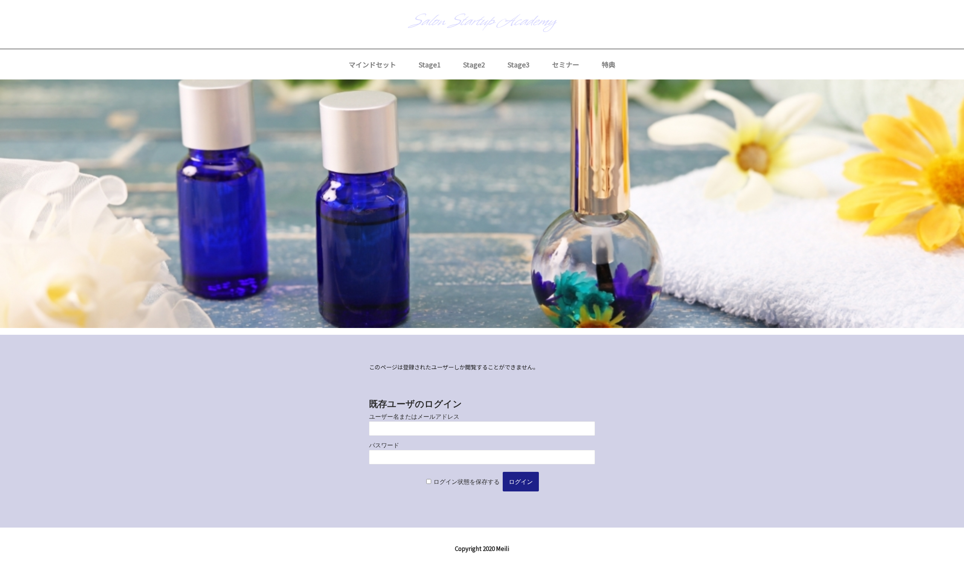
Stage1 (430, 64)
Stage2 (474, 64)
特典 (608, 64)
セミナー (565, 64)
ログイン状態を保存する (466, 482)
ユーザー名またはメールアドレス (414, 416)
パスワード (384, 445)
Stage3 (518, 64)
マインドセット (372, 64)
